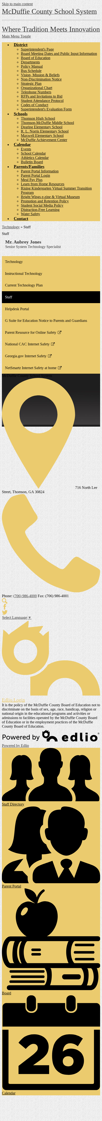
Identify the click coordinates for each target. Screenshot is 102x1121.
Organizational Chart (36, 88)
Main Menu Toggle (16, 36)
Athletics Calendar (35, 158)
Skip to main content (17, 4)
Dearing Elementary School (41, 127)
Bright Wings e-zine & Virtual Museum (50, 197)
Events (26, 149)
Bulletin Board (32, 162)
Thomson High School (38, 118)
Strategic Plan (31, 83)
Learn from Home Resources (42, 184)
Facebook (5, 607)
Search (5, 601)
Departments (30, 62)
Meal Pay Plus (31, 180)
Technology (11, 227)
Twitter (5, 612)
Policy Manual (32, 66)
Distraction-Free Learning (40, 210)
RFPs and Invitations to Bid (41, 96)
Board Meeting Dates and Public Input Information (59, 54)
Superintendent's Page (37, 49)
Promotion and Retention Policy (45, 201)
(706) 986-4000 (25, 596)
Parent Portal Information (40, 171)
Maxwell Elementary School (42, 136)
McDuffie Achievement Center (44, 140)
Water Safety (30, 214)
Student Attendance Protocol (42, 101)
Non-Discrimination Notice (41, 79)
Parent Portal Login (35, 175)
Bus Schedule (31, 71)
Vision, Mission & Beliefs (40, 75)
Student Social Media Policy (42, 205)
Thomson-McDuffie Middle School (47, 123)
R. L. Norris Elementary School (45, 131)
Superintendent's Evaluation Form (46, 109)
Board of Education (35, 58)
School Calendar (33, 153)
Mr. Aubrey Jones (23, 241)
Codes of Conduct (34, 105)
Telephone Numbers (36, 92)
